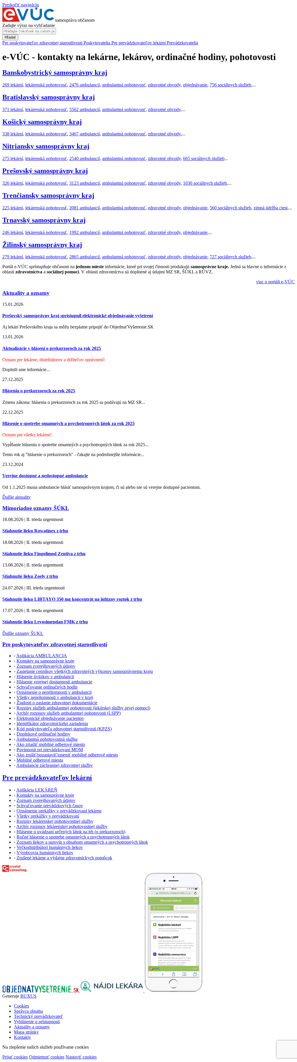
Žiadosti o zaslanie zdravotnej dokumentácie (57, 702)
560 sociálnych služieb (230, 207)
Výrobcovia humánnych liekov (45, 852)
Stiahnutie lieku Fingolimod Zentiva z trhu (44, 553)
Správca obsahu (28, 1011)
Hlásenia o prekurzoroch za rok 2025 (38, 390)
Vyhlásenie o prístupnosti (37, 1021)
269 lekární (12, 84)
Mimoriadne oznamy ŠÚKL (35, 508)
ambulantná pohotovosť (124, 84)
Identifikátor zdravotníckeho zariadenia (52, 723)
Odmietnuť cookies (46, 1056)
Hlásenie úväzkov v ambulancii (45, 676)
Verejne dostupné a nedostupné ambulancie (45, 475)
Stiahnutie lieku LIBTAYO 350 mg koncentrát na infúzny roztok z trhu (72, 599)
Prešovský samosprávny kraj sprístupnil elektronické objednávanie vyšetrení (77, 315)
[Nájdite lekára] (112, 990)
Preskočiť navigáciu (20, 4)
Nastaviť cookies (81, 1056)
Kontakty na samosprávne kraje (45, 660)
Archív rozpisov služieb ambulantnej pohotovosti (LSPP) (68, 713)
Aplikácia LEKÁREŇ (36, 789)
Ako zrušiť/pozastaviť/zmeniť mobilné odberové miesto (67, 754)
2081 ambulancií (84, 207)
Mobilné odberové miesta (40, 760)
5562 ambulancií (84, 109)
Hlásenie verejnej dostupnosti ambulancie (54, 681)
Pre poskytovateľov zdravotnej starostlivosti (54, 644)
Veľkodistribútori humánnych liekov (50, 847)
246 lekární (12, 232)
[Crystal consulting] (14, 870)
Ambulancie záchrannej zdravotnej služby (54, 765)
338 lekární (12, 133)
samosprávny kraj (54, 72)
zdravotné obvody (164, 84)
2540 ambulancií (84, 158)
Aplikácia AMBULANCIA (41, 655)
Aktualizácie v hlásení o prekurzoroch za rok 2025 (51, 348)
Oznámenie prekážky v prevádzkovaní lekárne (59, 810)
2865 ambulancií (84, 256)
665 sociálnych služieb (203, 158)
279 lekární (12, 256)
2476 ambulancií (84, 84)
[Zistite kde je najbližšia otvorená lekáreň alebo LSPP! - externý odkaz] (173, 990)
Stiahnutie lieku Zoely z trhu (30, 576)
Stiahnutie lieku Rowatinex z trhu (35, 530)
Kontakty (22, 1037)
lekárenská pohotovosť (46, 84)
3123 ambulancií (84, 183)
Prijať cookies (15, 1056)
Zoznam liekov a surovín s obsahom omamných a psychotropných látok (82, 842)
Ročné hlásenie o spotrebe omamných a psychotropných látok (73, 836)
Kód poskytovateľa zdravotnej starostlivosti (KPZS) (64, 728)
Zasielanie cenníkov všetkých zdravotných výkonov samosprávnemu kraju (85, 671)
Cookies (21, 1005)
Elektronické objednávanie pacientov (50, 718)
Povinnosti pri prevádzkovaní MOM (50, 749)
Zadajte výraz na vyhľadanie (28, 25)
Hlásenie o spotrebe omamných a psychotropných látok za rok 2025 (68, 423)
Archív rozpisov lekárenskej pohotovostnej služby (62, 826)
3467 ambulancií (84, 133)
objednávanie (195, 84)
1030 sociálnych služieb (205, 183)
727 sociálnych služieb (230, 256)
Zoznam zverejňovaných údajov (46, 666)
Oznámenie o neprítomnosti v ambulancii (54, 692)
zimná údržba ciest (270, 207)
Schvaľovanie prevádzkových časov (50, 805)
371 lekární (12, 109)
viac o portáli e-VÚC (275, 281)
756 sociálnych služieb (230, 84)
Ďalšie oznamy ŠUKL (22, 633)
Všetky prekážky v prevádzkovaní (48, 816)
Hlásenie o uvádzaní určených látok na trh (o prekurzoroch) (71, 831)
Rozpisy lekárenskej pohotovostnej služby (55, 821)
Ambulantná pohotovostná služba (46, 739)
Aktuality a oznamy (26, 293)
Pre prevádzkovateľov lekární (47, 777)
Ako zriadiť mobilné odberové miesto (50, 744)
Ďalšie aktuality (16, 497)
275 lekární (12, 158)
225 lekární (12, 207)
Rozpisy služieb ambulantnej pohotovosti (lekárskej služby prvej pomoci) (83, 707)
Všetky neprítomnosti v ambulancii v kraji (55, 697)
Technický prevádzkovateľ (38, 1016)
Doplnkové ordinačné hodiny (43, 733)
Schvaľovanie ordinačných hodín (47, 687)
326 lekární (12, 183)
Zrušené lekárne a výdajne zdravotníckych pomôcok (64, 857)
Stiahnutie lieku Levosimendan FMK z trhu (45, 621)
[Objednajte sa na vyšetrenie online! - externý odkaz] (41, 990)
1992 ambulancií (84, 232)
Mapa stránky (26, 1032)
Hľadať (10, 37)
